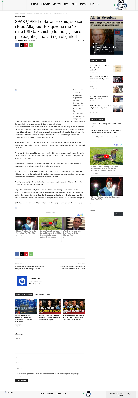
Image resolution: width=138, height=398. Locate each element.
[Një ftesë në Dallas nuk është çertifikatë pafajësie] (106, 35)
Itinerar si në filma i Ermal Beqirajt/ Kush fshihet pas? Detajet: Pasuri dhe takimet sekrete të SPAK (73, 317)
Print (23, 16)
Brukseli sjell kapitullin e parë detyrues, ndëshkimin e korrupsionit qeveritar (72, 268)
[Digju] (118, 89)
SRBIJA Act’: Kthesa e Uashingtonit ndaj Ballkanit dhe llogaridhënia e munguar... (100, 108)
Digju (91, 86)
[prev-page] (16, 326)
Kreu (16, 14)
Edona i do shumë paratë (109, 137)
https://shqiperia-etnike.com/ (37, 281)
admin (93, 124)
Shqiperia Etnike (22, 40)
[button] (98, 4)
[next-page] (19, 326)
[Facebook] (114, 5)
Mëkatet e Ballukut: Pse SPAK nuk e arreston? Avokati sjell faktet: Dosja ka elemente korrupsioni (49, 317)
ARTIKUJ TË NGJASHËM (24, 295)
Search (92, 211)
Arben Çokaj (95, 137)
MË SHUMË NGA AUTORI (42, 295)
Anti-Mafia (22, 14)
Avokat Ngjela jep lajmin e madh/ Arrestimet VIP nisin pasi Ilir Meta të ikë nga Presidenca (31, 268)
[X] (22, 45)
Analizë (95, 43)
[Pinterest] (26, 45)
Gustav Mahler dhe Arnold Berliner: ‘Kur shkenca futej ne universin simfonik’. (100, 68)
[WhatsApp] (31, 45)
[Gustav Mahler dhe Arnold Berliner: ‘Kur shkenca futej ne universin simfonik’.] (118, 68)
